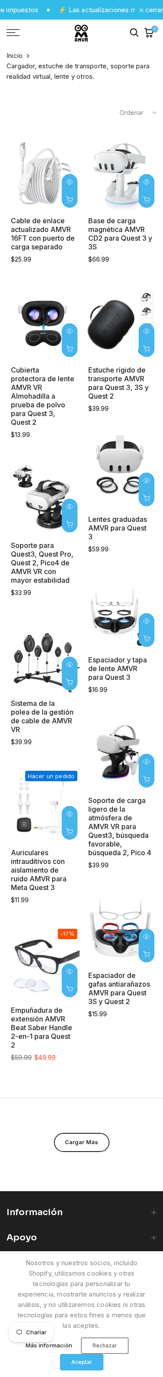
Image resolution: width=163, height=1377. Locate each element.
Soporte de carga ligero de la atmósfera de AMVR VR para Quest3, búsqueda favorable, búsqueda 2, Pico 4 (119, 826)
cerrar (153, 10)
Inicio (15, 55)
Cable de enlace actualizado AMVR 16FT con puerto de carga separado (43, 233)
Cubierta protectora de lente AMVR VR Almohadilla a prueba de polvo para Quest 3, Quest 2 (42, 396)
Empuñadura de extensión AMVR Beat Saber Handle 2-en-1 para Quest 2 (41, 1027)
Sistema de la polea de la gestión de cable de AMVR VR (42, 716)
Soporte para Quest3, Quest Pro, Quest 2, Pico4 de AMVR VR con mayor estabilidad (42, 562)
